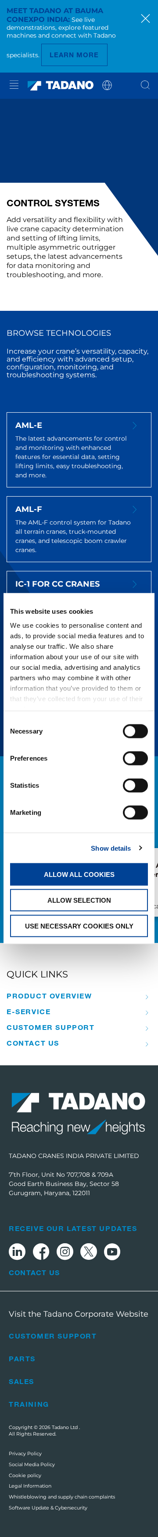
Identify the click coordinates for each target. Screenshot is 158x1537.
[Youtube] (112, 1253)
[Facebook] (41, 1253)
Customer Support (51, 1027)
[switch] (135, 758)
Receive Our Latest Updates (73, 1228)
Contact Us (34, 1272)
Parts (22, 1358)
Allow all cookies (79, 874)
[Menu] (14, 85)
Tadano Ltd (65, 1427)
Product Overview (49, 996)
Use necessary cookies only (79, 925)
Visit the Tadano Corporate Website (78, 1314)
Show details (111, 848)
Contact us (33, 1043)
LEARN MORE (74, 55)
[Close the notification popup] (145, 19)
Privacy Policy (25, 1453)
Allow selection (79, 900)
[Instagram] (65, 1253)
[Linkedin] (17, 1253)
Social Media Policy (32, 1464)
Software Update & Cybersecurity (48, 1508)
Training (29, 1404)
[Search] (145, 85)
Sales (21, 1381)
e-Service (28, 1011)
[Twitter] (88, 1253)
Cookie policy (25, 1475)
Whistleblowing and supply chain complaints (62, 1497)
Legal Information (30, 1486)
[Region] (107, 84)
